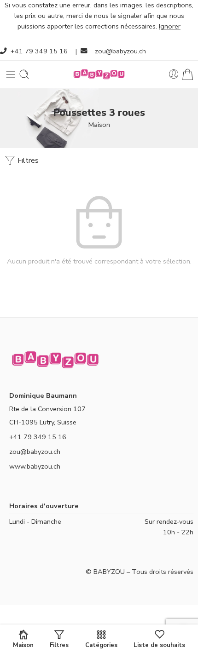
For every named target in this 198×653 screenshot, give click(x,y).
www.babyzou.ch (34, 466)
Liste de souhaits (159, 644)
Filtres (27, 160)
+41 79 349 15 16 (39, 51)
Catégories (101, 644)
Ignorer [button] (170, 26)
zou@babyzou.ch (120, 51)
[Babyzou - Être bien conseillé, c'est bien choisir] (99, 74)
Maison (99, 124)
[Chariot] (187, 74)
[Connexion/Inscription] (174, 74)
